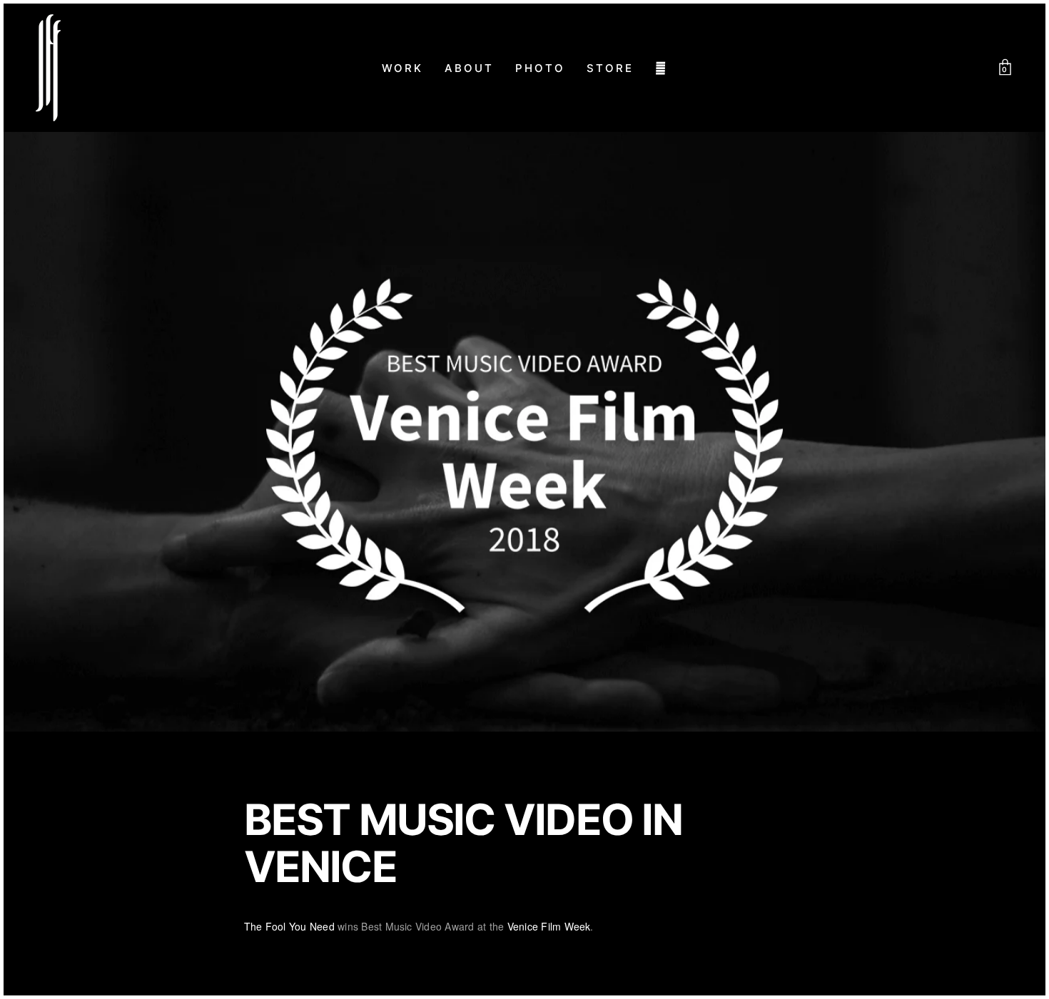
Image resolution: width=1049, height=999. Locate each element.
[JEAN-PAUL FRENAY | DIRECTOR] (48, 67)
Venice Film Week (549, 926)
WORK (402, 68)
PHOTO (540, 68)
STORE (610, 68)
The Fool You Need (289, 926)
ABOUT (469, 68)
